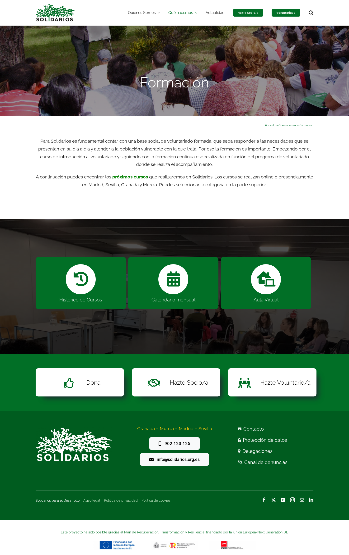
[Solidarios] (55, 6)
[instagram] (292, 500)
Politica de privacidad (121, 500)
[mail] (302, 500)
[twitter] (273, 500)
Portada (270, 125)
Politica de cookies (155, 500)
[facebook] (264, 500)
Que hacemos (287, 125)
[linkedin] (311, 500)
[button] (311, 12)
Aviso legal (91, 500)
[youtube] (283, 500)
